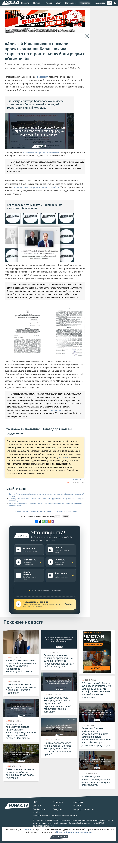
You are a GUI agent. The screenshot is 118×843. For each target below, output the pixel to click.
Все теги (37, 805)
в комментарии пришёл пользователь (41, 152)
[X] (40, 521)
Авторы (56, 805)
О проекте (58, 802)
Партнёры (78, 802)
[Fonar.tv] (10, 3)
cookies (53, 820)
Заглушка (57, 809)
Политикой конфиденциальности (73, 832)
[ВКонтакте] (36, 521)
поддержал (42, 77)
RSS (35, 802)
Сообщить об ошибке (39, 811)
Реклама (77, 805)
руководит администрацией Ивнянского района (36, 187)
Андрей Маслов (78, 480)
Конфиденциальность (83, 809)
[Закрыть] (87, 36)
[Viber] (53, 521)
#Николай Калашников (42, 511)
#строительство (20, 511)
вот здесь (63, 457)
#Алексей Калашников (67, 511)
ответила (56, 410)
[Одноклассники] (49, 521)
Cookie (27, 829)
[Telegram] (46, 521)
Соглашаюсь (60, 836)
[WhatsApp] (43, 521)
